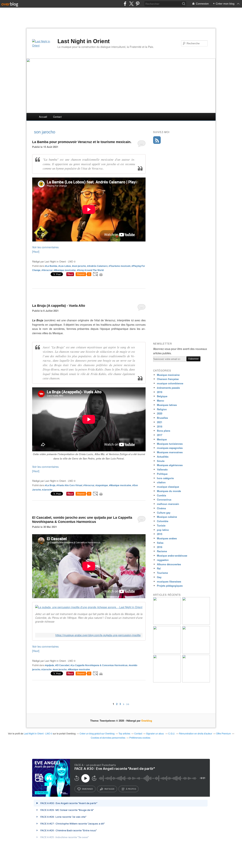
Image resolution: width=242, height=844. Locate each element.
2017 (159, 435)
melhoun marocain (168, 504)
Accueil (43, 116)
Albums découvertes (169, 564)
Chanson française (168, 379)
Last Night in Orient (83, 41)
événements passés (168, 387)
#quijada (49, 665)
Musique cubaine (167, 517)
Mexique (162, 439)
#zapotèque (101, 485)
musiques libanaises (169, 581)
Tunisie (161, 525)
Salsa (160, 542)
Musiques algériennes (170, 465)
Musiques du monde (169, 491)
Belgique (162, 396)
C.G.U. (171, 733)
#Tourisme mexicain (119, 266)
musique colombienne (170, 383)
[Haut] (35, 251)
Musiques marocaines (170, 452)
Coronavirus (164, 499)
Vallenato (162, 469)
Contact (57, 116)
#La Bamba (51, 266)
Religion (162, 409)
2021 (159, 422)
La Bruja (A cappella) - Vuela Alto (58, 306)
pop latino (163, 530)
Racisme (162, 551)
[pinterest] (137, 4)
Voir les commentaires (45, 247)
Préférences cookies (139, 737)
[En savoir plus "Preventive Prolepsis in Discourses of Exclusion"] (167, 681)
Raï (159, 568)
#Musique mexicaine (65, 270)
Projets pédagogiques (170, 585)
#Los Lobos (64, 266)
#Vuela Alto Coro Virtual (69, 485)
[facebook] (125, 4)
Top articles (124, 733)
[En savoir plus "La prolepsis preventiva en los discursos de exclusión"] (196, 681)
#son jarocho (79, 266)
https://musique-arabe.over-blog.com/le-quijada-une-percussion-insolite (98, 635)
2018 (159, 426)
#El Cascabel (62, 665)
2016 (159, 547)
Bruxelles (162, 418)
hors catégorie (165, 478)
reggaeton (163, 560)
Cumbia (161, 495)
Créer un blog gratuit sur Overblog (97, 733)
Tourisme (162, 573)
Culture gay (163, 512)
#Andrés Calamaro (97, 266)
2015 (159, 534)
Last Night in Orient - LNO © (38, 733)
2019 (159, 392)
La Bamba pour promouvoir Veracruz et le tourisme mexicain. (81, 142)
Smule (160, 461)
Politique (162, 474)
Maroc (160, 400)
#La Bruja (50, 485)
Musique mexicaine (168, 375)
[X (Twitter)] (131, 4)
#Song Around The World (90, 270)
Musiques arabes (167, 538)
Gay (159, 577)
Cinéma (161, 508)
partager (109, 789)
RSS (157, 140)
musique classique (168, 486)
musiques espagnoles (170, 448)
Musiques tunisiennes (170, 443)
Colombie (162, 521)
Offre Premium (223, 733)
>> (127, 704)
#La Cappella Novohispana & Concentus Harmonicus (99, 665)
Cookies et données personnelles (108, 737)
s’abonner (87, 789)
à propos (131, 789)
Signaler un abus (155, 733)
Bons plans (163, 430)
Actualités (162, 456)
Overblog (146, 720)
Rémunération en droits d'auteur (195, 733)
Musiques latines (167, 405)
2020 (159, 413)
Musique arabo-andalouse (172, 555)
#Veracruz (47, 270)
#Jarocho (47, 489)
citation (161, 482)
